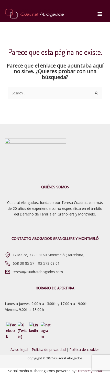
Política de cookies (85, 349)
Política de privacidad (49, 349)
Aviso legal (19, 349)
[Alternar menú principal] (100, 14)
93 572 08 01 (49, 263)
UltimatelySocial (89, 370)
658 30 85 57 (23, 263)
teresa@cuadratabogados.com (38, 271)
